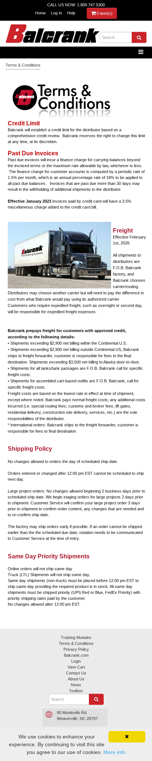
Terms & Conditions (23, 65)
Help (71, 13)
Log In (56, 13)
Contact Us (76, 673)
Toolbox (76, 691)
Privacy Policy (76, 649)
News (76, 685)
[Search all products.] (139, 37)
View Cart (76, 667)
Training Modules (76, 637)
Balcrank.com (76, 655)
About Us (76, 679)
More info (114, 752)
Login (76, 661)
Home (40, 13)
